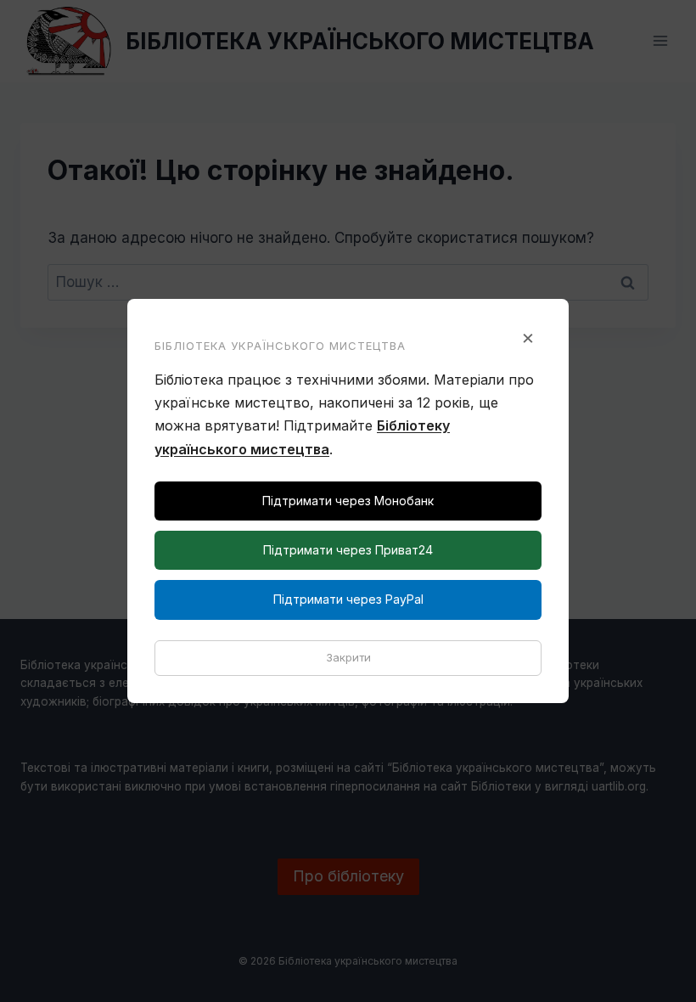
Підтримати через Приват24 (348, 550)
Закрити (348, 657)
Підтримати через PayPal (348, 599)
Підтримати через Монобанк (348, 500)
